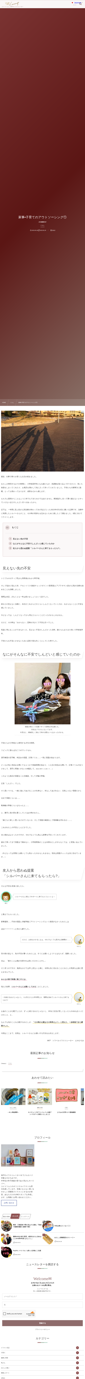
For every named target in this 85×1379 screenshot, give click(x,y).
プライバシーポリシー (42, 1329)
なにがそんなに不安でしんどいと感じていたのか (34, 544)
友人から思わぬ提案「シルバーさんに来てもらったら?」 (37, 548)
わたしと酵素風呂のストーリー (64, 1237)
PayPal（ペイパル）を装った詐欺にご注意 (27, 1250)
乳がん (39, 1363)
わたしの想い (39, 1368)
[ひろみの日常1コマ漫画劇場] (66, 1096)
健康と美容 (39, 1358)
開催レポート (39, 1373)
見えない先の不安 (20, 539)
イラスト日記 (39, 1348)
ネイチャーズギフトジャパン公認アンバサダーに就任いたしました (40, 1113)
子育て (39, 1353)
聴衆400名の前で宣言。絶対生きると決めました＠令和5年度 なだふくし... (27, 1237)
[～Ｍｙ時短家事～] (13, 1096)
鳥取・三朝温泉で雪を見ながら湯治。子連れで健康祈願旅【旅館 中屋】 (27, 1226)
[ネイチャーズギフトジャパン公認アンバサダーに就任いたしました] (40, 1096)
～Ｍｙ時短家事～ (13, 1112)
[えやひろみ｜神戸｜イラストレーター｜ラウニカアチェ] (12, 4)
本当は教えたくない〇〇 (62, 1226)
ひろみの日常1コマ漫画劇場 (66, 1112)
